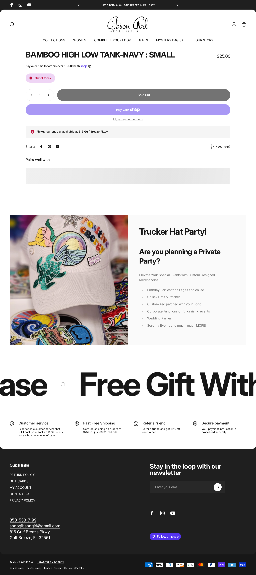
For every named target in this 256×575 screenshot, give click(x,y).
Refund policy (17, 568)
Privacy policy (34, 568)
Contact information (74, 568)
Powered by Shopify (50, 561)
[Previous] (78, 5)
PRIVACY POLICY (22, 500)
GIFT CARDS (19, 481)
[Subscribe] (218, 487)
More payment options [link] (128, 119)
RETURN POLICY (22, 475)
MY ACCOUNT (20, 488)
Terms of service (53, 568)
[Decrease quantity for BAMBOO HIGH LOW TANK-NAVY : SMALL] (30, 95)
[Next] (177, 5)
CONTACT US (20, 494)
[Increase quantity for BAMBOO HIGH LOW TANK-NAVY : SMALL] (49, 95)
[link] (35, 525)
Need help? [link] (222, 146)
